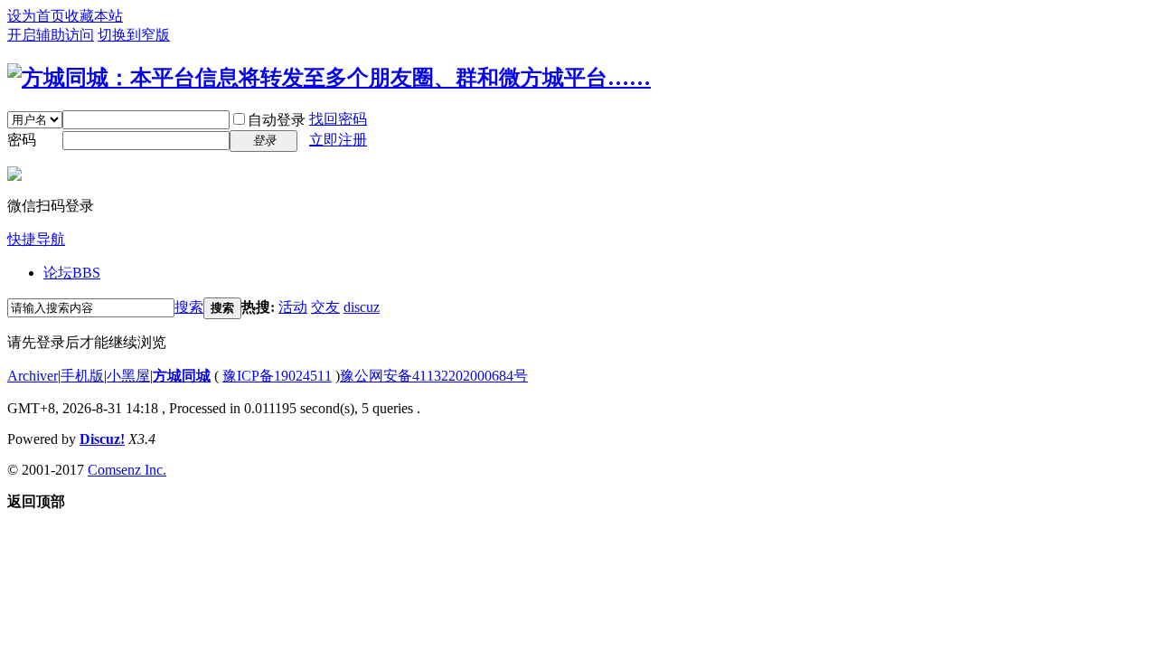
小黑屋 (128, 375)
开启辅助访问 (50, 34)
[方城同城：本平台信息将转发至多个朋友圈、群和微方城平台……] (329, 78)
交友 (325, 307)
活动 (292, 307)
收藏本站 (94, 16)
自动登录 (277, 119)
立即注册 (338, 139)
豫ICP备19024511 (277, 375)
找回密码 (338, 119)
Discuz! (102, 439)
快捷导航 (36, 239)
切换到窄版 (134, 34)
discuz (361, 307)
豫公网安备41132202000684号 (434, 375)
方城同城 (182, 375)
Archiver (32, 375)
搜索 (188, 307)
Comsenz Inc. (127, 469)
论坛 (71, 272)
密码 (21, 139)
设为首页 (36, 16)
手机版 (82, 375)
